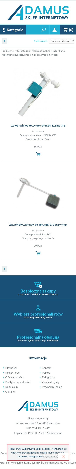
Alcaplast (37, 50)
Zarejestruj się (50, 382)
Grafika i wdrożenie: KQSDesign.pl (20, 462)
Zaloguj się (48, 377)
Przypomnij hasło (52, 386)
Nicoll (20, 54)
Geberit (47, 50)
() (71, 30)
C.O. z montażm (14, 377)
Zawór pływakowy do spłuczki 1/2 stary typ (38, 224)
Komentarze (12, 372)
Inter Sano (38, 131)
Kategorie (15, 30)
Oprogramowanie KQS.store (59, 462)
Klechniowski (9, 54)
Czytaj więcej (50, 456)
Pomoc (46, 372)
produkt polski (32, 54)
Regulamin (11, 386)
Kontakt (46, 367)
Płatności (11, 367)
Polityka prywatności (17, 382)
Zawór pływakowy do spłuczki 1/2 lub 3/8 (38, 125)
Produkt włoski (49, 54)
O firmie (10, 391)
